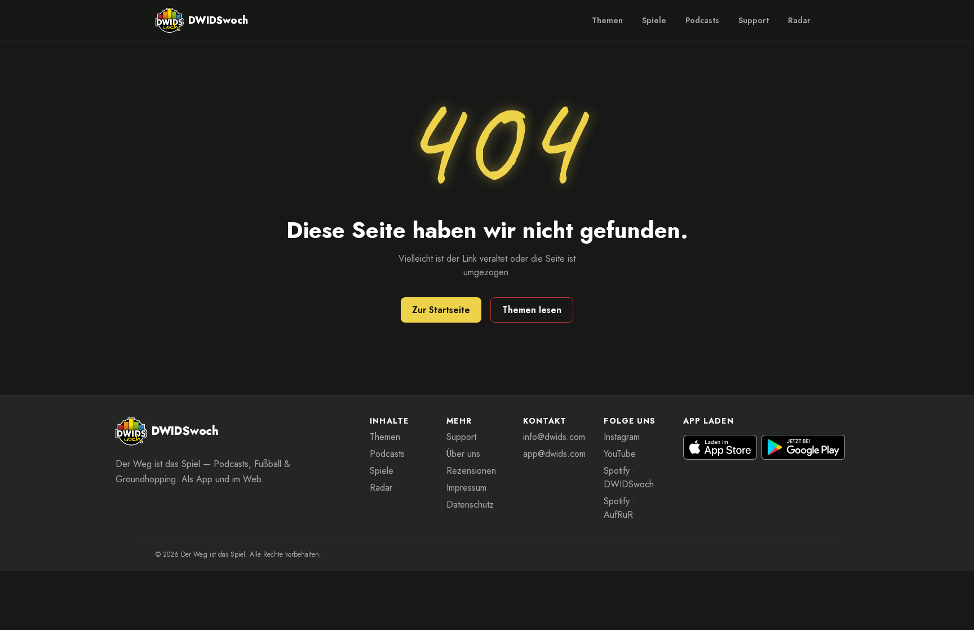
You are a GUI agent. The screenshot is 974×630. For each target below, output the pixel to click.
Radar (799, 20)
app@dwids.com (554, 453)
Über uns (463, 453)
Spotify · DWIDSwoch (629, 477)
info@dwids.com (554, 436)
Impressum (466, 487)
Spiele (654, 20)
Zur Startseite (441, 309)
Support (753, 20)
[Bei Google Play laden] (803, 447)
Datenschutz (470, 504)
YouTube (620, 453)
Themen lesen (531, 309)
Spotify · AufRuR (619, 508)
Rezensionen (471, 470)
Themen (607, 20)
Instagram (622, 436)
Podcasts (702, 20)
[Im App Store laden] (720, 447)
